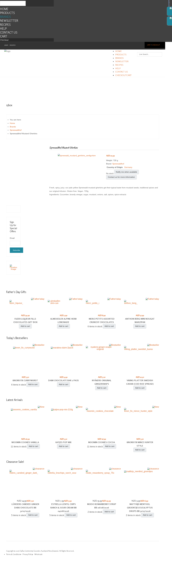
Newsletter (9, 20)
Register (12, 45)
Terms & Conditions (13, 554)
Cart (3, 36)
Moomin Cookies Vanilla (25, 442)
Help (3, 28)
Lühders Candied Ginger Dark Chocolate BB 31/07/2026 (25, 507)
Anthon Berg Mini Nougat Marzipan (140, 320)
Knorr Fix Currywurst (25, 380)
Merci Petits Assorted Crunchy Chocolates (101, 320)
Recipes (5, 24)
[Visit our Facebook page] (13, 269)
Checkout (4, 40)
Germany (128, 167)
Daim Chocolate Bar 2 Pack (63, 380)
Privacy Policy (28, 554)
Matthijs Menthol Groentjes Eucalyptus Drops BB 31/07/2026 (140, 507)
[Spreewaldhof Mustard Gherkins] (77, 155)
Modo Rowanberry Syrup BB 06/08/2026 (101, 506)
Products (7, 13)
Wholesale (38, 554)
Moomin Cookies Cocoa (101, 442)
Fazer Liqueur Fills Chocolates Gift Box (25, 320)
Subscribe (16, 250)
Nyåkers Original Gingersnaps (101, 382)
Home (4, 9)
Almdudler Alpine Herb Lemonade (63, 320)
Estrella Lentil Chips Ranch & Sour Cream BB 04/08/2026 (63, 507)
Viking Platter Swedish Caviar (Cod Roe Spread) (140, 382)
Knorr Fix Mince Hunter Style (140, 444)
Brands (5, 17)
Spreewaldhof (118, 164)
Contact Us (8, 32)
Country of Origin (115, 167)
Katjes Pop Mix (63, 442)
